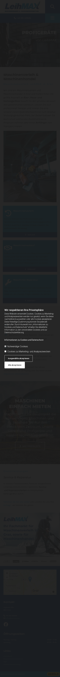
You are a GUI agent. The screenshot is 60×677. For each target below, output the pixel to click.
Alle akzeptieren (14, 365)
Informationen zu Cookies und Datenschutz (24, 340)
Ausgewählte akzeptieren (18, 358)
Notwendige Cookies (17, 346)
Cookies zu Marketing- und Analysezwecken (28, 351)
